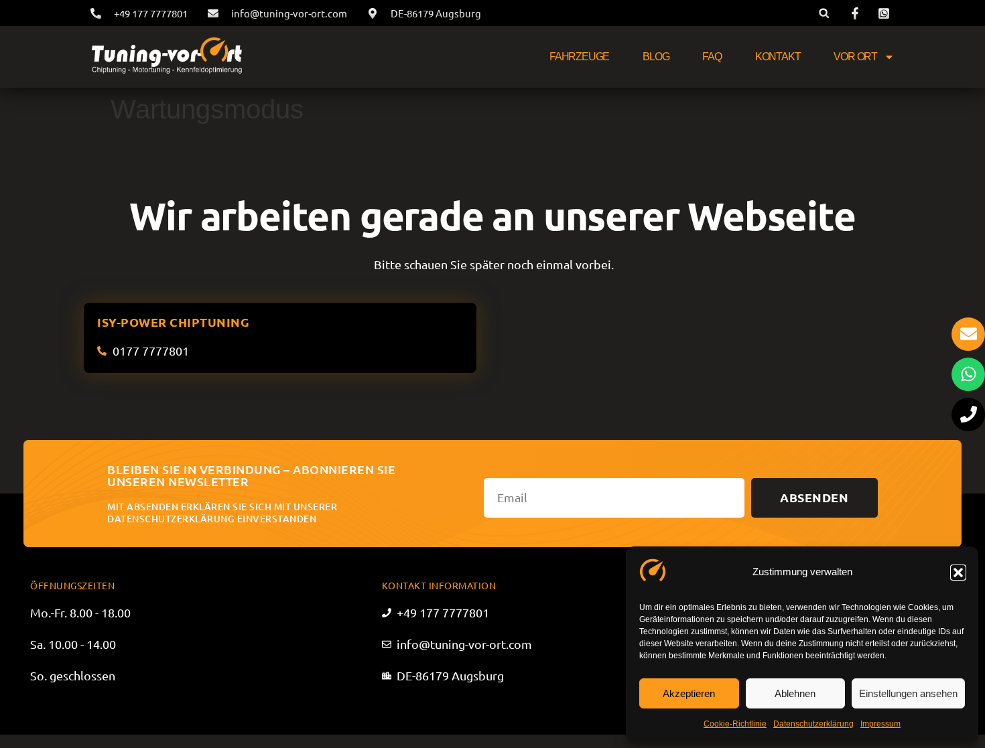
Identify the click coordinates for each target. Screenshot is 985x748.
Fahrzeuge (579, 56)
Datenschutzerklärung (813, 724)
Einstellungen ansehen (908, 693)
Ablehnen (795, 693)
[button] (958, 572)
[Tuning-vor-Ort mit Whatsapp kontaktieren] (968, 374)
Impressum (880, 724)
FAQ (711, 56)
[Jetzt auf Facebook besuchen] (857, 13)
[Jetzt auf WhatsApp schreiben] (885, 13)
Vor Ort (855, 56)
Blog (656, 56)
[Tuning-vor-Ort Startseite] (166, 57)
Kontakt (778, 56)
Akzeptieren (689, 693)
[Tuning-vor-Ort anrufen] (968, 414)
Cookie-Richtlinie (735, 724)
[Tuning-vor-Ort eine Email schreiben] (968, 334)
